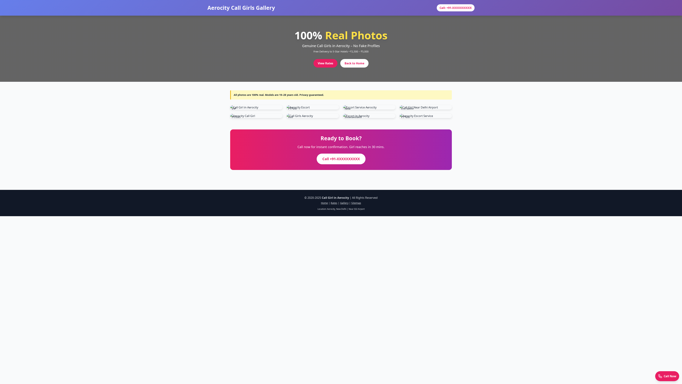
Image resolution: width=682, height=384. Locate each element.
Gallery (344, 203)
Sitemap (356, 203)
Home (324, 203)
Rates (334, 203)
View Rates (325, 63)
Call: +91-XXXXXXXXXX (456, 8)
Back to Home (354, 63)
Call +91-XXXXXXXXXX (341, 158)
